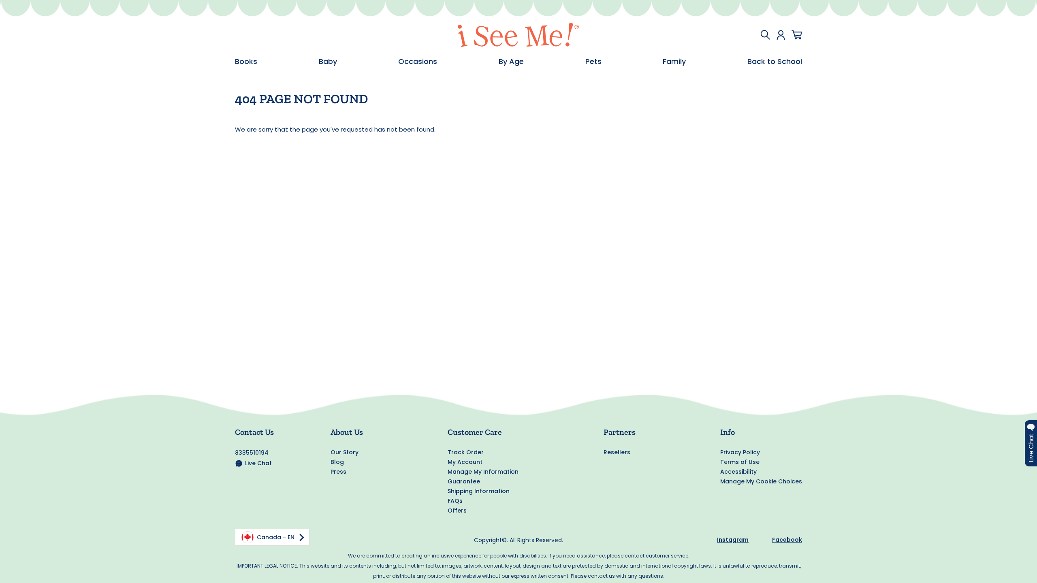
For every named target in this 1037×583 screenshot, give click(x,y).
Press (338, 472)
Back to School (774, 61)
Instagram (733, 540)
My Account (465, 462)
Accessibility (738, 472)
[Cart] (797, 35)
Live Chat (258, 463)
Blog (337, 462)
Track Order (466, 452)
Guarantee (464, 481)
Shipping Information (479, 491)
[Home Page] (518, 35)
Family (674, 61)
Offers (457, 510)
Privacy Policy (740, 452)
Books (246, 61)
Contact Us (254, 432)
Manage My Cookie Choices (761, 481)
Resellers (617, 452)
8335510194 (252, 453)
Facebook (787, 540)
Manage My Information (483, 472)
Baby (328, 61)
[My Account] (781, 35)
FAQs (455, 501)
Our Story (344, 452)
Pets (593, 61)
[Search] (765, 35)
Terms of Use (740, 462)
